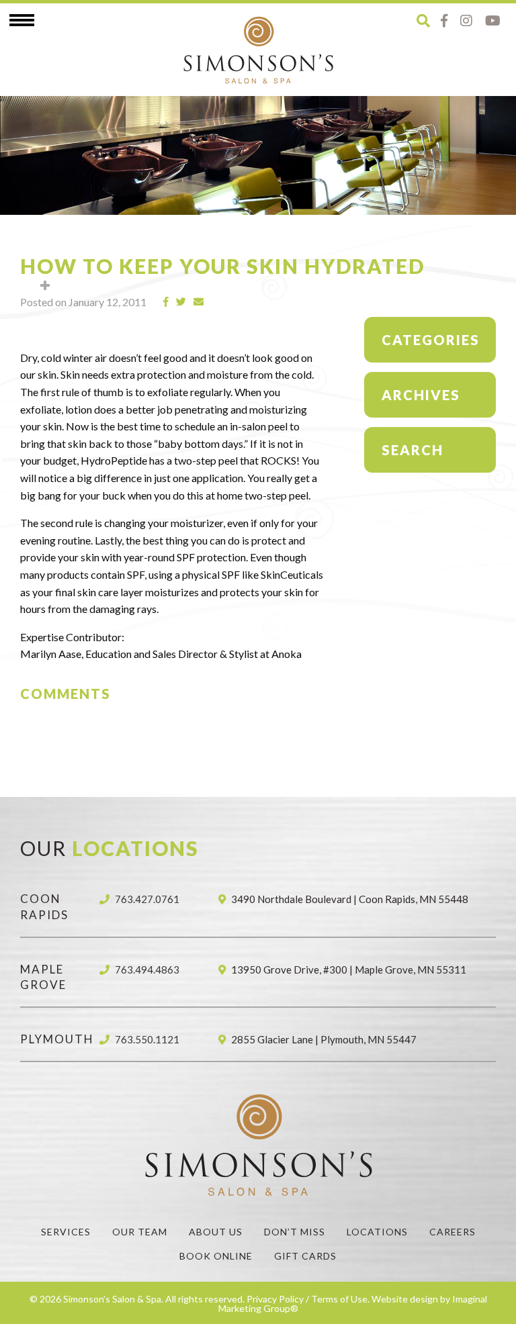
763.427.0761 (147, 899)
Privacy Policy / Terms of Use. (308, 1299)
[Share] (166, 302)
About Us (216, 1231)
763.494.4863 (147, 969)
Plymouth (57, 1039)
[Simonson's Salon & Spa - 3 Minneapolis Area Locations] (258, 50)
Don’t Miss (294, 1231)
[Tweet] (181, 302)
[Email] (199, 302)
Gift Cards (305, 1256)
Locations (377, 1231)
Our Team (139, 1231)
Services (66, 1231)
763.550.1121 (147, 1039)
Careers (452, 1231)
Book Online (216, 1256)
